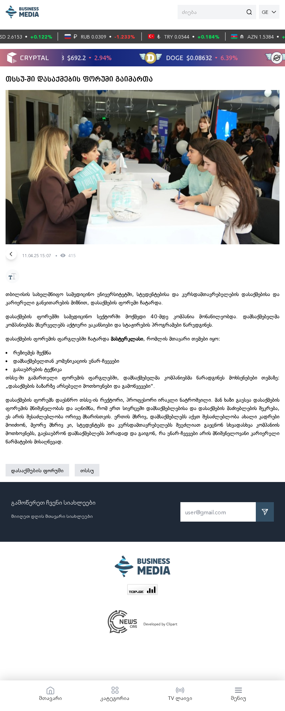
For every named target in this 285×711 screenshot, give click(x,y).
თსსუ (87, 470)
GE (265, 11)
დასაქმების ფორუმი (37, 470)
